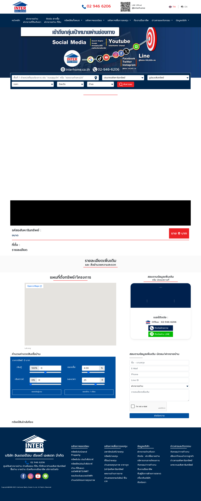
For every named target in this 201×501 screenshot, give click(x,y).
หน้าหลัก (16, 20)
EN (185, 6)
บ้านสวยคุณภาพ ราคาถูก (116, 465)
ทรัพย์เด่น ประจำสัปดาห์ (82, 459)
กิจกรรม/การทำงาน (146, 465)
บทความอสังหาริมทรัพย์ (181, 465)
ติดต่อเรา (141, 482)
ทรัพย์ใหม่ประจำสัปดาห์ (81, 463)
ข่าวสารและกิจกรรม (161, 20)
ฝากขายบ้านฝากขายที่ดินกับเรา (32, 20)
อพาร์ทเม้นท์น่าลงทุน (114, 451)
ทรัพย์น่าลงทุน (111, 456)
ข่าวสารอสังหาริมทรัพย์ (181, 460)
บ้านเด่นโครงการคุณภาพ (83, 480)
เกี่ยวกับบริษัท (144, 478)
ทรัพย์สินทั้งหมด (72, 20)
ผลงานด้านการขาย (113, 473)
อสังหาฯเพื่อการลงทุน (118, 20)
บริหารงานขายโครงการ (148, 460)
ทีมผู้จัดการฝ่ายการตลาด (149, 473)
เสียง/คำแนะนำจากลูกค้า (182, 456)
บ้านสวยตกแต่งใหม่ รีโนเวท (115, 479)
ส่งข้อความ (159, 415)
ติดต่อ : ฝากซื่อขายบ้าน (148, 456)
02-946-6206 (168, 322)
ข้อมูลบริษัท (181, 20)
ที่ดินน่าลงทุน (110, 460)
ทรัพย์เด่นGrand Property (79, 453)
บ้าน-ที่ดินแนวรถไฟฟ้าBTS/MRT (80, 470)
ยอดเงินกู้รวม (37, 391)
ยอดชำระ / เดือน (89, 391)
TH (174, 6)
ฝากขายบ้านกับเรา (146, 451)
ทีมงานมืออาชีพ (141, 20)
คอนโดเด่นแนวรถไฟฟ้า (82, 475)
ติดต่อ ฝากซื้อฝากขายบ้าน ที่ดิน (52, 20)
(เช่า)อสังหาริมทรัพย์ (113, 469)
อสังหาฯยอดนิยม (94, 20)
